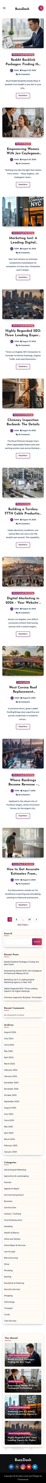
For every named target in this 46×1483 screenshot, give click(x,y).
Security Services (12, 1289)
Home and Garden (12, 1239)
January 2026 (10, 1076)
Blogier (36, 1476)
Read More (23, 96)
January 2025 (10, 1152)
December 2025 (11, 1082)
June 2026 (9, 1045)
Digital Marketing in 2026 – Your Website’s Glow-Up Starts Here (23, 603)
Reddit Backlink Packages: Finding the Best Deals (23, 64)
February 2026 (11, 1070)
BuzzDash (22, 9)
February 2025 (10, 1145)
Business (8, 1201)
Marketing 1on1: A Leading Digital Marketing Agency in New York (19, 981)
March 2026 (9, 1064)
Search (8, 933)
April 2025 (8, 1133)
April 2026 (9, 1057)
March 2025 (9, 1139)
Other (6, 1264)
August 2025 (10, 1108)
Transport (8, 1308)
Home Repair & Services (23, 864)
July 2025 (8, 1114)
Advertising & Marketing (23, 55)
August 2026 (10, 1032)
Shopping (8, 1296)
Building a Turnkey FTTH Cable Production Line (23, 514)
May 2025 (8, 1127)
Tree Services (10, 1321)
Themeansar (22, 1479)
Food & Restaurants (13, 1220)
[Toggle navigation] (4, 8)
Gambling (8, 1226)
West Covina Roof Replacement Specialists (23, 692)
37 (29, 919)
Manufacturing (23, 504)
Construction (23, 682)
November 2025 (11, 1089)
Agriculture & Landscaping (16, 1176)
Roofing (7, 1277)
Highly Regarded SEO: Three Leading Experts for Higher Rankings (23, 335)
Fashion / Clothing (12, 1214)
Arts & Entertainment (14, 1195)
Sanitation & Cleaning (23, 415)
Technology (9, 1302)
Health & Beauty (23, 144)
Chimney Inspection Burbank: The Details (23, 997)
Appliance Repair (11, 1189)
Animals (7, 1182)
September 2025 (11, 1101)
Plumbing (8, 1270)
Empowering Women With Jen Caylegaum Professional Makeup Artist (23, 972)
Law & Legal (9, 1251)
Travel (7, 1314)
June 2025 (9, 1120)
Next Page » (23, 924)
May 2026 (8, 1051)
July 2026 (8, 1038)
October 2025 (10, 1095)
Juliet (16, 70)
